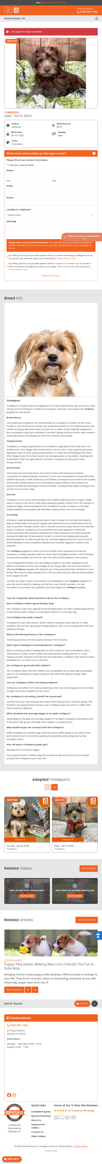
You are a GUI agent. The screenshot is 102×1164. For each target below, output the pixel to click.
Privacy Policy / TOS (66, 258)
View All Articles (86, 919)
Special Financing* (41, 1116)
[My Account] (96, 18)
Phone (11, 197)
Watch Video (27, 896)
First (8, 180)
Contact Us (37, 1132)
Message (11, 221)
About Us (36, 1120)
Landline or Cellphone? (19, 209)
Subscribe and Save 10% (54, 2)
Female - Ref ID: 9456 (18, 845)
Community (13, 960)
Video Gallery (38, 1136)
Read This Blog (14, 989)
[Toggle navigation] (8, 10)
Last (54, 180)
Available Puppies (40, 1111)
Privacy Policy (51, 1150)
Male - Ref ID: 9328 (64, 845)
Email (10, 186)
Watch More (88, 868)
